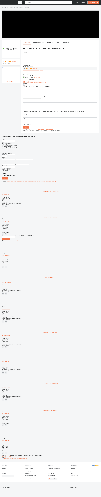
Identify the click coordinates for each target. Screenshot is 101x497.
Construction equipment (7, 456)
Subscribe (6, 239)
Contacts (4, 473)
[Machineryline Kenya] (9, 2)
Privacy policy (28, 470)
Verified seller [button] (26, 64)
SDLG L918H (5, 361)
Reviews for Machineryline (30, 475)
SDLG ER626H (6, 387)
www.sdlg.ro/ (26, 81)
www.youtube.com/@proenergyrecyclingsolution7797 (34, 82)
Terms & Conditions (29, 468)
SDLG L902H (5, 413)
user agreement (49, 129)
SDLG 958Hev (5, 221)
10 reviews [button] (14, 61)
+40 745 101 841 (37, 77)
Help (3, 470)
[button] (29, 72)
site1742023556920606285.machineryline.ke (33, 70)
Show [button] (32, 77)
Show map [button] (46, 96)
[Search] (26, 2)
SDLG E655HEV (6, 309)
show (4, 173)
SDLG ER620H (6, 335)
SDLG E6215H (5, 195)
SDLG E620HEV (6, 255)
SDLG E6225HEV (6, 282)
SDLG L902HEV (6, 440)
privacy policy (41, 129)
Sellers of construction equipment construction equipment (14, 458)
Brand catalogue (28, 477)
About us (4, 468)
